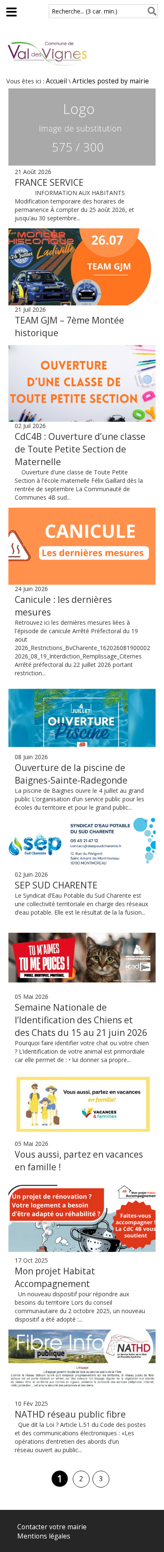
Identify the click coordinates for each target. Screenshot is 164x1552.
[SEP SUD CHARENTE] (82, 844)
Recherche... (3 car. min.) (84, 11)
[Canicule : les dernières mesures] (82, 546)
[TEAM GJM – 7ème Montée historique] (82, 266)
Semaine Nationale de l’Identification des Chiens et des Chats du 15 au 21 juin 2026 (81, 1019)
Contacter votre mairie (52, 1527)
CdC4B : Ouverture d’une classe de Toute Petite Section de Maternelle (80, 449)
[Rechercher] (150, 11)
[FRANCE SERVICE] (82, 163)
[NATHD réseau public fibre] (82, 1364)
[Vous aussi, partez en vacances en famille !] (82, 1105)
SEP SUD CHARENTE (56, 885)
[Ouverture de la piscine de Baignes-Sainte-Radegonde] (82, 718)
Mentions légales (43, 1536)
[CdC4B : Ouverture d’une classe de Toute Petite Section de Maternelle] (82, 383)
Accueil (56, 81)
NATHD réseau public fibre (70, 1414)
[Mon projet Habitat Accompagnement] (82, 1217)
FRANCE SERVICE (49, 182)
